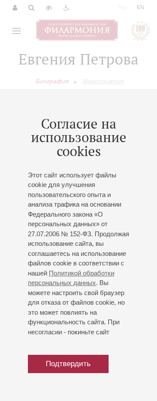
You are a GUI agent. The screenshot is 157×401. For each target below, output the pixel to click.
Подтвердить (68, 364)
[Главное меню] (16, 31)
